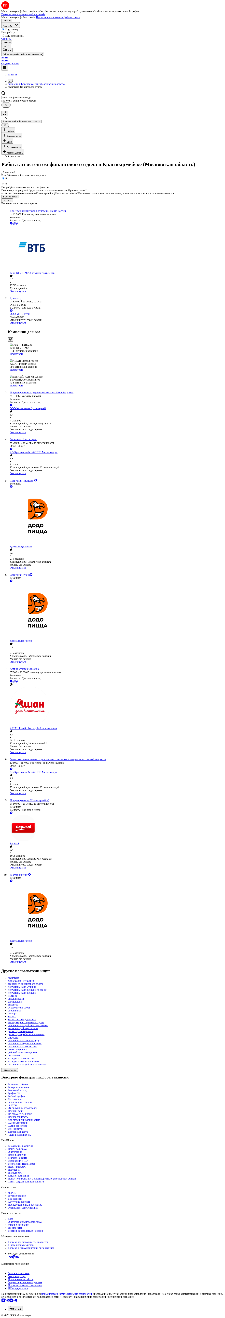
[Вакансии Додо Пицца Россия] (116, 516)
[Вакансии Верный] (116, 828)
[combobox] (16, 97)
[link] (7, 50)
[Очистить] (6, 105)
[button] (5, 57)
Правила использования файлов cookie (58, 17)
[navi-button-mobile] (4, 67)
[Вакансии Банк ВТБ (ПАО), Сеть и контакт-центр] (116, 248)
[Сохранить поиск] (4, 113)
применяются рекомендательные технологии (66, 1293)
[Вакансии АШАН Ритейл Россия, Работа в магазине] (116, 707)
